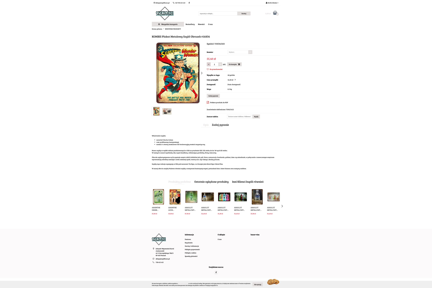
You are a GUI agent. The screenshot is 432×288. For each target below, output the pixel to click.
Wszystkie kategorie (169, 24)
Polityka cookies (190, 253)
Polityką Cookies (183, 283)
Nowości (201, 24)
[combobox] (240, 52)
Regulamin (188, 243)
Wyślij (256, 116)
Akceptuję (257, 284)
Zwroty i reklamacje (192, 246)
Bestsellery (190, 24)
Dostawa (188, 239)
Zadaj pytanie (213, 96)
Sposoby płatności (191, 256)
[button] (189, 235)
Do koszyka (233, 64)
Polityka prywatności (192, 249)
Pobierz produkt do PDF (219, 102)
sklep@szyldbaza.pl (163, 259)
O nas (210, 24)
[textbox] (238, 52)
